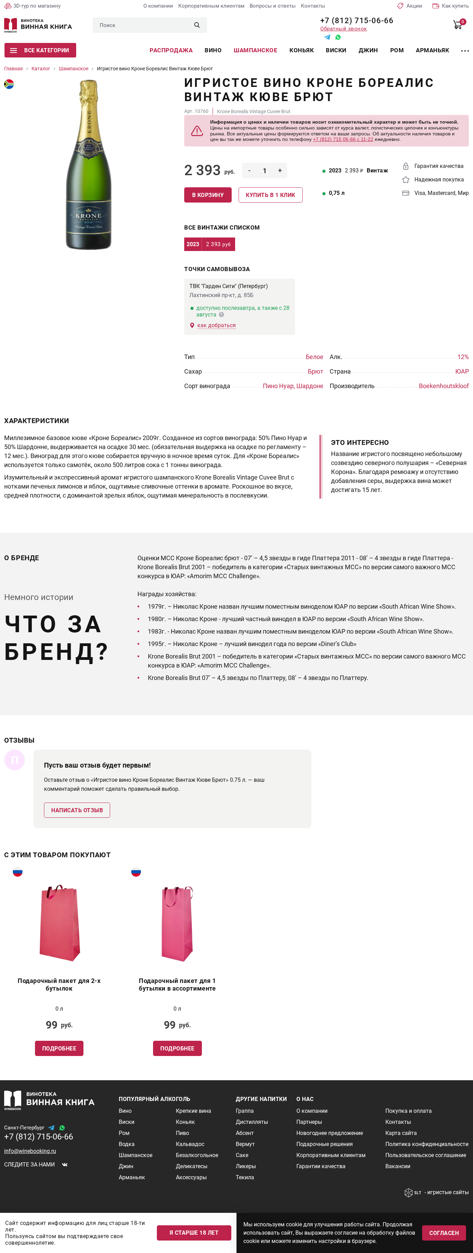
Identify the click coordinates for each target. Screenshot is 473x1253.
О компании (158, 6)
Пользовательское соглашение (425, 1155)
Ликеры (246, 1166)
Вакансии (397, 1166)
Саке (242, 1155)
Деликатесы (191, 1166)
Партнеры (309, 1122)
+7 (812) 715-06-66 (354, 20)
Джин (368, 50)
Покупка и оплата (408, 1111)
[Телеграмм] (327, 37)
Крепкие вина (193, 1111)
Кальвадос (190, 1144)
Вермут (245, 1144)
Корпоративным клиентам (211, 6)
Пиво (182, 1133)
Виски (336, 50)
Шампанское (255, 50)
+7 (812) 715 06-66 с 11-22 (343, 139)
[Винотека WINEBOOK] (38, 25)
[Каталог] (465, 46)
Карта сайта (401, 1133)
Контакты (313, 6)
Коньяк (301, 50)
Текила (245, 1177)
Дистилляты (252, 1122)
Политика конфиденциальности (426, 1144)
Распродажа (171, 50)
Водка (127, 1144)
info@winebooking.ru (30, 1151)
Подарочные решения (324, 1144)
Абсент (245, 1133)
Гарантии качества (321, 1166)
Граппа (245, 1111)
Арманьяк (432, 50)
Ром (397, 50)
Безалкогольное (197, 1155)
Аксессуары (191, 1177)
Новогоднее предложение (329, 1133)
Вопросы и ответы (273, 6)
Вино (213, 50)
